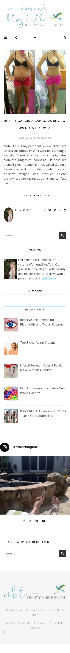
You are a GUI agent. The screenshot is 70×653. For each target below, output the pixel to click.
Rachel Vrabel (23, 210)
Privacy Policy (57, 623)
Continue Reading (35, 195)
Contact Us (24, 623)
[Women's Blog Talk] (35, 16)
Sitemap (35, 627)
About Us (11, 623)
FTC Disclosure (40, 623)
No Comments (44, 137)
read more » (48, 278)
